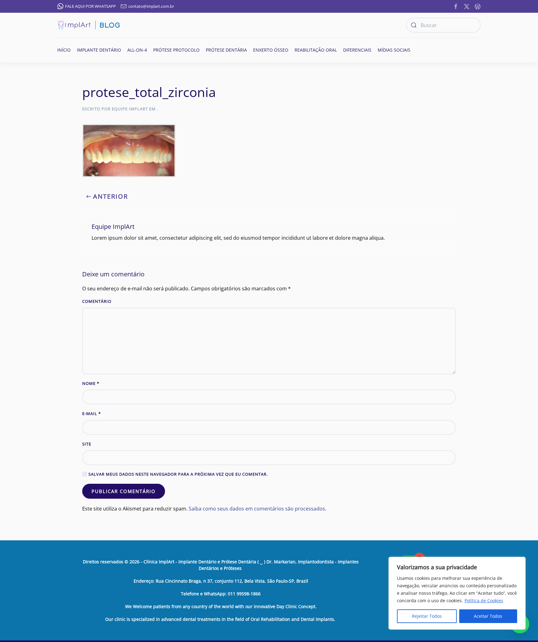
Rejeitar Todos (427, 616)
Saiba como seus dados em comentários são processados (257, 508)
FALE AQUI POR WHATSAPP (90, 6)
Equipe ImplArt (130, 109)
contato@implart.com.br (151, 6)
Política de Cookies (484, 600)
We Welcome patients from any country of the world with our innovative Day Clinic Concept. (221, 606)
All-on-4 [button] (137, 50)
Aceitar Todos (488, 616)
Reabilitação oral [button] (316, 50)
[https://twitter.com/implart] (467, 6)
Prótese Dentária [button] (226, 50)
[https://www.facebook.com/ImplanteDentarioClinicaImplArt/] (456, 6)
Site (86, 444)
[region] (457, 593)
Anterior (110, 196)
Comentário (96, 301)
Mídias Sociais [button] (394, 50)
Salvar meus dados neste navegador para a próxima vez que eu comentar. (177, 474)
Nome (90, 383)
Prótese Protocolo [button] (176, 50)
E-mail (91, 413)
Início (64, 50)
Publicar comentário (124, 491)
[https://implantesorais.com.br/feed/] (477, 6)
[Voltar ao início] (88, 25)
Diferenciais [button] (357, 50)
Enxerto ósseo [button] (270, 50)
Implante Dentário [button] (99, 50)
